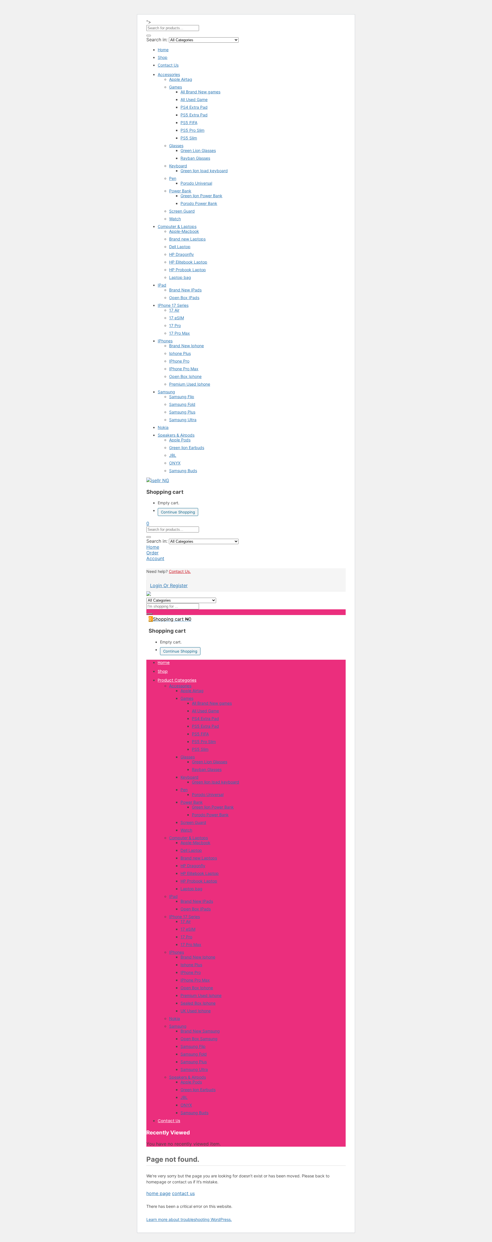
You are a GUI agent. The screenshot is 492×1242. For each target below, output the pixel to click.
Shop (162, 57)
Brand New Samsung (200, 1031)
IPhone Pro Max (183, 368)
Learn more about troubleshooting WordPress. (189, 1219)
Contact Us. (180, 571)
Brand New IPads (185, 289)
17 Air (174, 310)
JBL (172, 455)
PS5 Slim (189, 137)
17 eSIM (176, 317)
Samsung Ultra (182, 419)
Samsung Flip (181, 396)
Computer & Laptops (177, 226)
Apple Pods (179, 439)
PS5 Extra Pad (194, 114)
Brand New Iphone (186, 345)
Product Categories (177, 680)
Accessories (169, 74)
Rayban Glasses (195, 158)
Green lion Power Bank (201, 195)
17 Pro (175, 325)
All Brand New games (200, 91)
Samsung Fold (182, 404)
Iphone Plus (180, 353)
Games (175, 87)
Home (163, 49)
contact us (183, 1193)
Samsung (166, 391)
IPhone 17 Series (173, 305)
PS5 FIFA (189, 122)
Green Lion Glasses (198, 150)
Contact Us (168, 65)
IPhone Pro (179, 361)
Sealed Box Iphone (198, 1003)
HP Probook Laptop (187, 269)
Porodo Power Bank (199, 203)
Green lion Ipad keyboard (204, 170)
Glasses (176, 145)
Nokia (163, 427)
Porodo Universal (196, 183)
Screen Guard (182, 211)
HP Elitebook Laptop (188, 262)
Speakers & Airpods (176, 435)
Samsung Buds (183, 470)
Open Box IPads (184, 297)
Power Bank (180, 190)
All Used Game (194, 99)
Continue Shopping (178, 512)
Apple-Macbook (184, 231)
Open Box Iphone (185, 376)
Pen (172, 178)
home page (158, 1193)
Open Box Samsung (199, 1038)
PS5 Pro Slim (192, 130)
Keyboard (178, 165)
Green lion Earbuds (186, 447)
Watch (175, 218)
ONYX (175, 462)
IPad (162, 285)
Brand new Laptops (187, 239)
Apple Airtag (180, 79)
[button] (147, 523)
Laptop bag (180, 277)
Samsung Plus (182, 412)
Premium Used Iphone (189, 384)
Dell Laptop (179, 246)
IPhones (165, 340)
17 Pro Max (179, 333)
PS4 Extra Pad (194, 107)
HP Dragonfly (181, 254)
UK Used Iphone (196, 1010)
